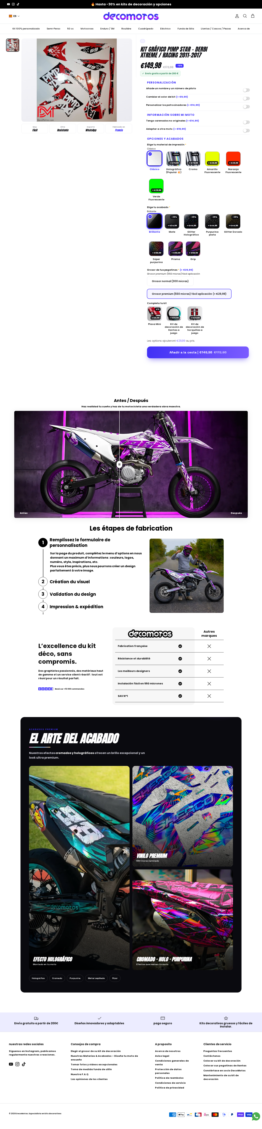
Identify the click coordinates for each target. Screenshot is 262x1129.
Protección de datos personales (168, 1071)
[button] (14, 16)
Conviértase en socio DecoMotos (224, 1070)
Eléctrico (165, 28)
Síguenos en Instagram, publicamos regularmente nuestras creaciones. (32, 1053)
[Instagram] (13, 4)
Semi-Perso (53, 28)
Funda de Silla (186, 28)
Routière (126, 28)
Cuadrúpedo (145, 28)
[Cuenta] (236, 16)
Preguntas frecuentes (217, 1051)
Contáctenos (211, 1056)
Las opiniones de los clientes (89, 1079)
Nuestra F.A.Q (79, 1074)
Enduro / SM (107, 28)
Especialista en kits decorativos (45, 1113)
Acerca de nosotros (168, 1051)
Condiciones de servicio (170, 1083)
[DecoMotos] (131, 16)
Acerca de (244, 28)
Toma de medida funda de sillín (91, 1069)
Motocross (87, 28)
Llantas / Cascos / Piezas (216, 28)
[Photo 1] (12, 45)
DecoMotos (22, 1113)
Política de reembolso (169, 1078)
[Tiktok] (18, 4)
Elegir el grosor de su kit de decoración (96, 1051)
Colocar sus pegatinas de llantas (224, 1065)
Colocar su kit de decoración (221, 1060)
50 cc (70, 28)
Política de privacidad (169, 1087)
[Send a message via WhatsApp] (256, 1116)
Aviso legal (162, 1056)
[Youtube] (8, 4)
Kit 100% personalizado (26, 28)
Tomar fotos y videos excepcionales (94, 1064)
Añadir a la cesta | (198, 352)
